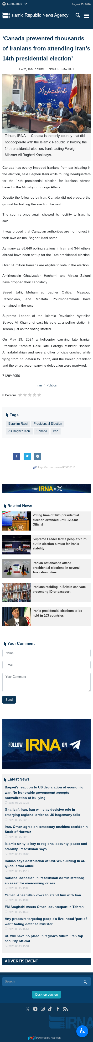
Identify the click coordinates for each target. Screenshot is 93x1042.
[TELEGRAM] (35, 1008)
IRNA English (39, 15)
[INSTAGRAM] (43, 1008)
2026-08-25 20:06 (19, 854)
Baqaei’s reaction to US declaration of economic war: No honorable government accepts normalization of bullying (44, 792)
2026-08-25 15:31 (19, 946)
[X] (27, 1008)
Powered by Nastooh (48, 1037)
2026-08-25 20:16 (19, 837)
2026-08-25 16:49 (19, 912)
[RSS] (65, 1008)
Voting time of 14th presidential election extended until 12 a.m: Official (56, 519)
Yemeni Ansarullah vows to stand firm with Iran (43, 895)
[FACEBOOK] (58, 1008)
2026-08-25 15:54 (19, 929)
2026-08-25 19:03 (19, 900)
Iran (39, 385)
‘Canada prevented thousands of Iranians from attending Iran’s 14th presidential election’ (46, 48)
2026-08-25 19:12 (19, 871)
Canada (41, 431)
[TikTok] (50, 1008)
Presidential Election (48, 423)
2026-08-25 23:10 (19, 820)
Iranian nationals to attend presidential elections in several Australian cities (56, 567)
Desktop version (46, 994)
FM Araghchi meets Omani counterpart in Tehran (44, 907)
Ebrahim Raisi (18, 423)
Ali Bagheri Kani (19, 431)
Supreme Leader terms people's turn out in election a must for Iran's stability (60, 543)
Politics (51, 385)
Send (9, 699)
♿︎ (82, 1030)
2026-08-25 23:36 (19, 802)
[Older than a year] (16, 521)
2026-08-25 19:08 (19, 888)
